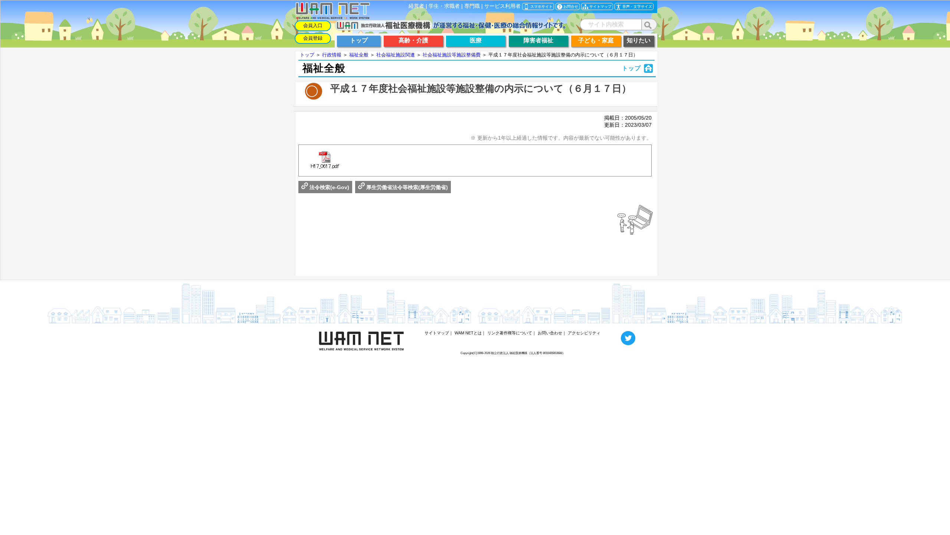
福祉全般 (358, 55)
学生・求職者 (444, 6)
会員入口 (312, 25)
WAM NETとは (468, 333)
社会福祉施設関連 (395, 55)
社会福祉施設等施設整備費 (452, 55)
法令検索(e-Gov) (328, 187)
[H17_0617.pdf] (324, 160)
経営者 (416, 6)
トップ (307, 55)
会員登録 (312, 38)
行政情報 (331, 55)
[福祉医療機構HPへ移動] (450, 28)
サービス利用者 (502, 6)
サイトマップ (437, 333)
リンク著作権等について (509, 333)
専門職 (472, 6)
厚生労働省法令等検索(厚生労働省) (406, 187)
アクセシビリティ (584, 333)
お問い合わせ (550, 333)
